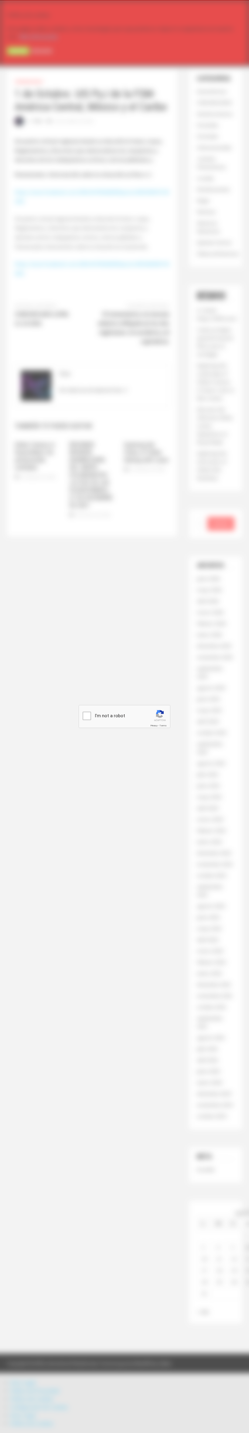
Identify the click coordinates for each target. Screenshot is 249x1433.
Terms (163, 725)
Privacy (154, 725)
